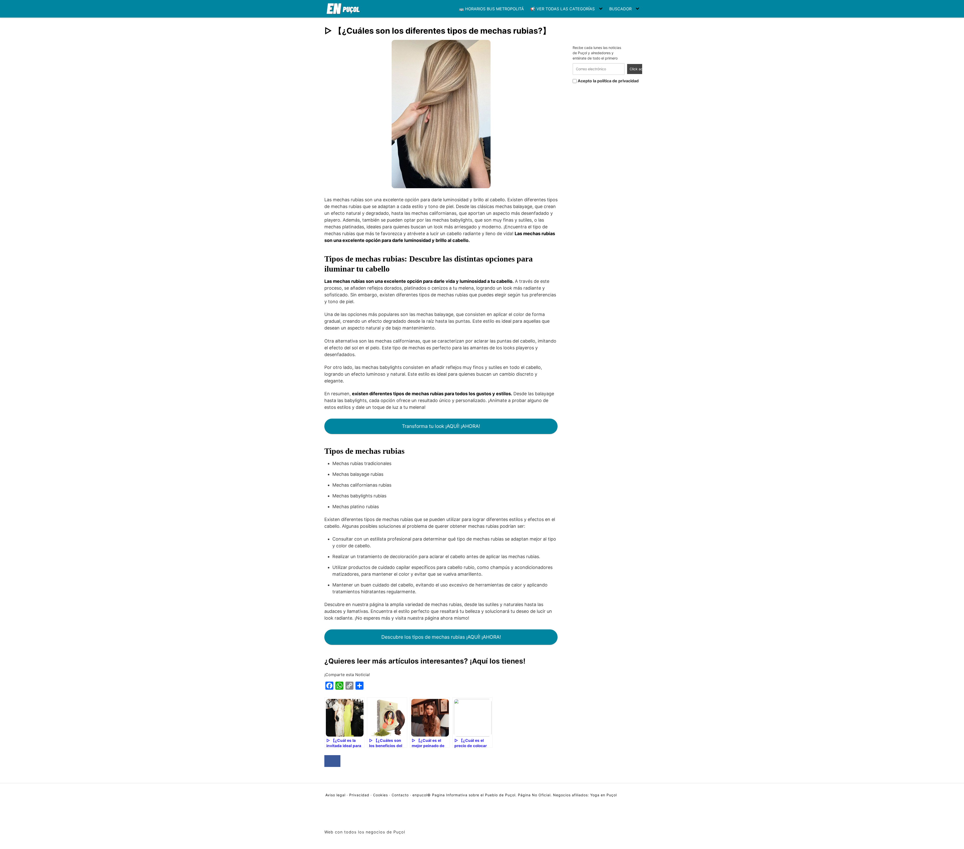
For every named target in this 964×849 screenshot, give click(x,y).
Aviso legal (336, 795)
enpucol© (421, 795)
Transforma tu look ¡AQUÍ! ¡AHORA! (441, 426)
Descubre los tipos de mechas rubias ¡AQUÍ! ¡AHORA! (441, 637)
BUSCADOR (620, 8)
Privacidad (359, 795)
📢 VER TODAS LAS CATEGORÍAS (562, 8)
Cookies (380, 795)
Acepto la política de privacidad (608, 80)
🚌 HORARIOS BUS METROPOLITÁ (491, 8)
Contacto (400, 795)
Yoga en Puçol (603, 795)
